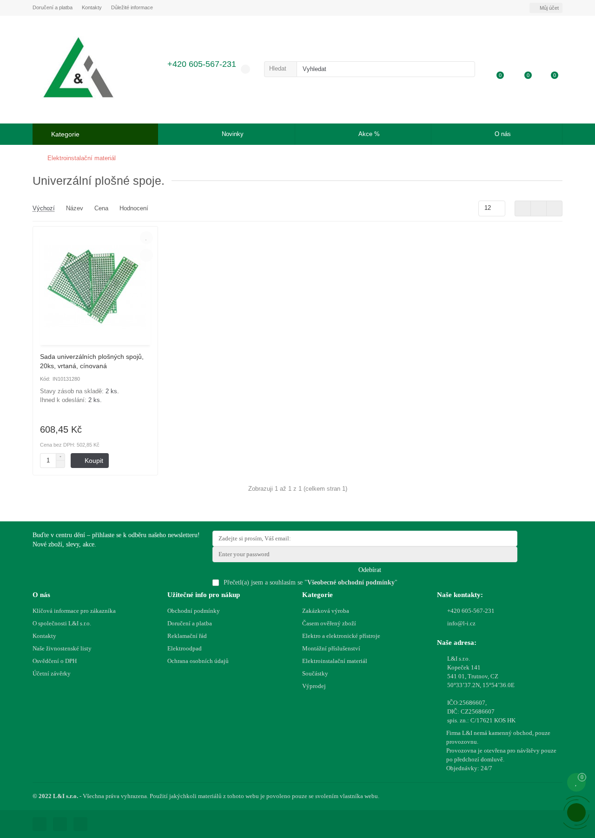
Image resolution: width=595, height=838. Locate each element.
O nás (503, 133)
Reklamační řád (187, 635)
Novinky (233, 133)
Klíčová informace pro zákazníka (74, 610)
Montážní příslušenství (331, 648)
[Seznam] (538, 208)
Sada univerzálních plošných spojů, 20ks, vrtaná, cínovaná (92, 361)
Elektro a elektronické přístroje (341, 635)
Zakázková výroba (325, 610)
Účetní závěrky (52, 673)
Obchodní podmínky (193, 610)
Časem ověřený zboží (329, 623)
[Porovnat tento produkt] (146, 255)
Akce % (369, 133)
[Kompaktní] (554, 208)
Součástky (315, 673)
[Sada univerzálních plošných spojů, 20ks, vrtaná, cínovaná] (95, 287)
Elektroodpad (184, 648)
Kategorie (317, 594)
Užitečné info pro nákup (203, 594)
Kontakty (92, 7)
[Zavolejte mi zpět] (576, 812)
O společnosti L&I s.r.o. (62, 623)
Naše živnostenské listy (62, 648)
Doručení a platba (53, 7)
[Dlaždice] (523, 208)
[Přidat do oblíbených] (146, 237)
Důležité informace (132, 7)
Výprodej (314, 685)
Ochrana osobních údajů (198, 660)
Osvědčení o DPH (55, 660)
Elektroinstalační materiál (81, 158)
